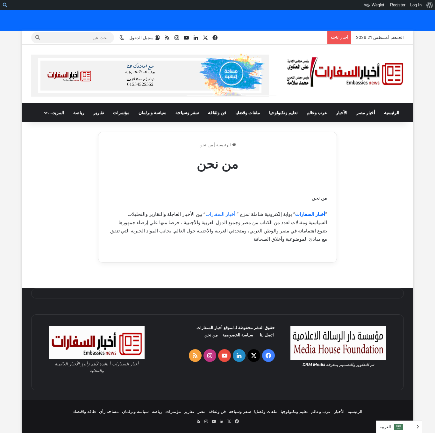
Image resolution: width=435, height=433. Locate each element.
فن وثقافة (217, 112)
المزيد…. (56, 112)
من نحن (211, 334)
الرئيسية (391, 112)
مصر (201, 411)
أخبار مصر (365, 112)
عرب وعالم (317, 112)
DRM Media (314, 364)
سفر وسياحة (187, 112)
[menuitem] (429, 5)
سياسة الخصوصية (238, 334)
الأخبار (341, 112)
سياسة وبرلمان (153, 112)
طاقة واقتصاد (84, 411)
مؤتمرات (121, 112)
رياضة (78, 112)
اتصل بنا (267, 334)
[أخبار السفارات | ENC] (345, 72)
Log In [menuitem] (416, 5)
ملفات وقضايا (247, 112)
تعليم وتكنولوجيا (283, 112)
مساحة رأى (109, 411)
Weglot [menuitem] (378, 5)
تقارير (98, 112)
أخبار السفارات (310, 214)
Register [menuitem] (397, 5)
